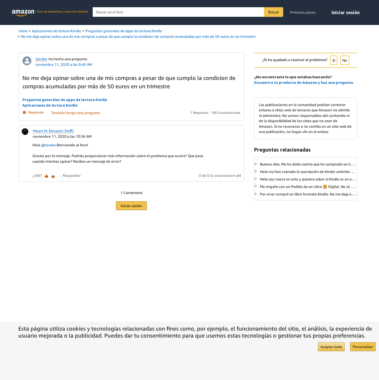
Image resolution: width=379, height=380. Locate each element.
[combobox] (188, 12)
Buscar (273, 12)
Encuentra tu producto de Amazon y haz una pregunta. (304, 82)
